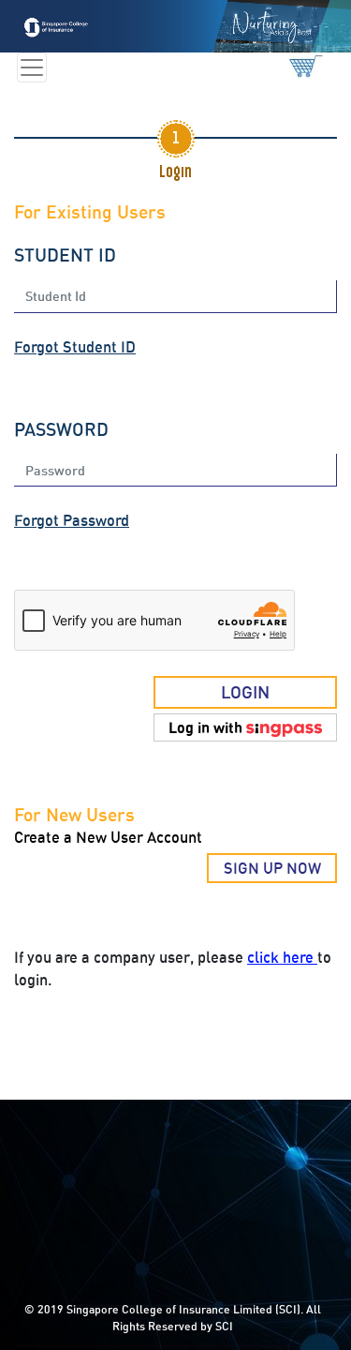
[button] (245, 727)
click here (282, 957)
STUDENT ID (65, 254)
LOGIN (245, 692)
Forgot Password (71, 520)
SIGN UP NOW (272, 868)
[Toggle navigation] (32, 67)
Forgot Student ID (75, 347)
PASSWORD (61, 429)
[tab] (176, 139)
